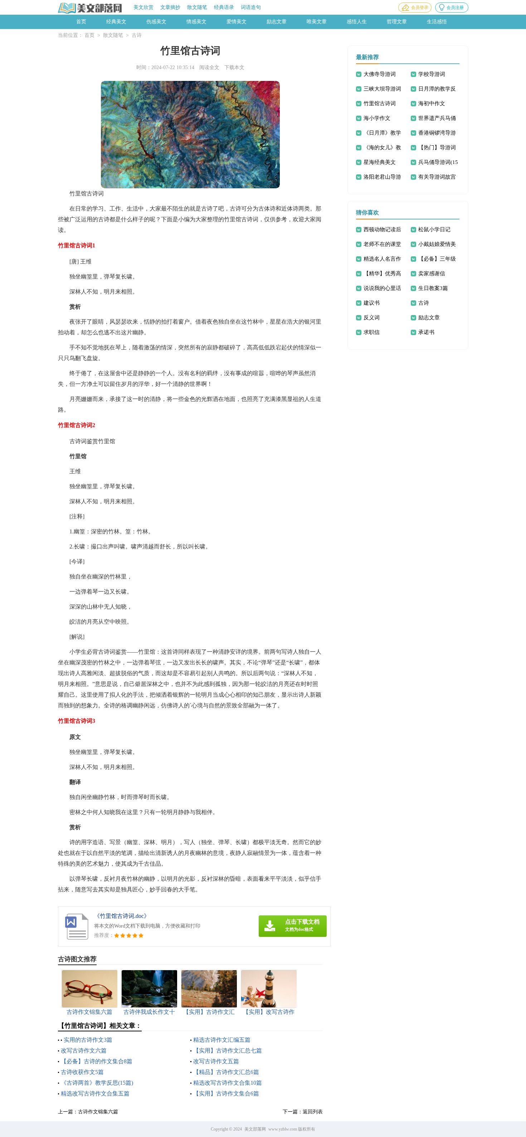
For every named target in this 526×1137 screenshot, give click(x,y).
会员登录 (419, 7)
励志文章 (277, 21)
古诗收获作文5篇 (82, 1072)
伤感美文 (156, 21)
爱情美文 (237, 21)
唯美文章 (317, 21)
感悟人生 (357, 21)
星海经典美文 (380, 162)
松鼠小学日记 (434, 229)
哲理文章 (397, 21)
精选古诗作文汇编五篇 (221, 1040)
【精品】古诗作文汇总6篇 (226, 1072)
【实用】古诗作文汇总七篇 (227, 1051)
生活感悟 (437, 21)
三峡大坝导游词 (382, 89)
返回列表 (313, 1111)
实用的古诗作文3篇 (88, 1040)
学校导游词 (431, 74)
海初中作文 (431, 103)
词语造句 (251, 7)
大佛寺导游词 (380, 74)
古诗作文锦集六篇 (98, 1111)
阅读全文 (209, 67)
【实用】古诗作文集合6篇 (226, 1093)
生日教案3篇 (433, 288)
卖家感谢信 (431, 273)
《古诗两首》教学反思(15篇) (97, 1083)
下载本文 (234, 67)
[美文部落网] (90, 8)
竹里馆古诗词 (380, 103)
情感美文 (196, 21)
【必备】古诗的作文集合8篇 (96, 1061)
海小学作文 (377, 118)
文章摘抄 (170, 7)
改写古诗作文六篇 (84, 1051)
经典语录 (224, 7)
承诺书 (426, 332)
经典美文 (116, 21)
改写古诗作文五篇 (216, 1061)
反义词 (372, 317)
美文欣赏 (143, 7)
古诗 (137, 35)
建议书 (372, 303)
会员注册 (455, 7)
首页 (81, 21)
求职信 (372, 332)
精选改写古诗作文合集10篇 (227, 1083)
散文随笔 (197, 7)
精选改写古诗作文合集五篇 (95, 1093)
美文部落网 (255, 1129)
